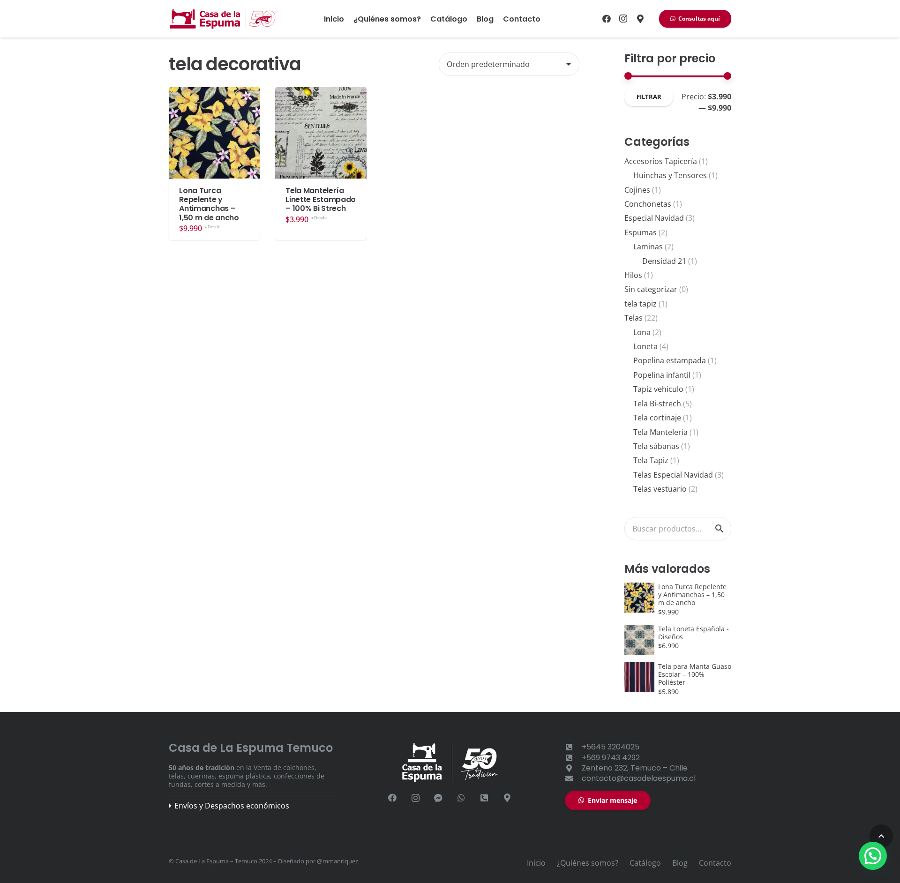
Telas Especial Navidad (673, 475)
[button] (881, 836)
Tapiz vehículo (658, 389)
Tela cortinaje (657, 417)
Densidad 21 (664, 261)
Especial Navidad (654, 218)
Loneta (645, 346)
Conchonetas (647, 204)
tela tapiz (640, 304)
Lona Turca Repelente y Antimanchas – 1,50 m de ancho (209, 204)
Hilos (633, 275)
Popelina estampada (669, 360)
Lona (642, 332)
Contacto (715, 863)
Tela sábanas (656, 446)
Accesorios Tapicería (660, 161)
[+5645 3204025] (484, 797)
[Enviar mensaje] (438, 797)
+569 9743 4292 (611, 757)
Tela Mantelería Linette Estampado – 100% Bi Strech (320, 199)
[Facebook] (606, 18)
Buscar (719, 528)
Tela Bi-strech (657, 403)
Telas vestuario (660, 489)
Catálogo (645, 863)
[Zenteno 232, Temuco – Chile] (573, 768)
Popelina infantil (661, 375)
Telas (633, 318)
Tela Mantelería (660, 432)
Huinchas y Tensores (670, 175)
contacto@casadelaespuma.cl (639, 778)
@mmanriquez (337, 861)
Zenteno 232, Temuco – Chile (635, 768)
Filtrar (649, 96)
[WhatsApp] (461, 797)
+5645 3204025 (610, 746)
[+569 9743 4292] (573, 758)
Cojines (637, 190)
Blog (680, 863)
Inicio (536, 863)
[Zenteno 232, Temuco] (640, 18)
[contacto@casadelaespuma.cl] (573, 778)
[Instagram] (623, 18)
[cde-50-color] (223, 18)
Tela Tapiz (650, 460)
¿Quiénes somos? (587, 863)
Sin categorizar (650, 289)
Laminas (648, 246)
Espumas (640, 232)
